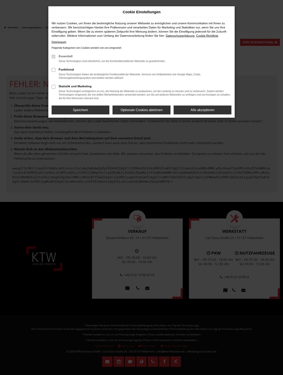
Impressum (59, 42)
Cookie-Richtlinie (207, 35)
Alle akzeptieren (202, 110)
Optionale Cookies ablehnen (142, 110)
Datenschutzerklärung (180, 35)
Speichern (80, 110)
